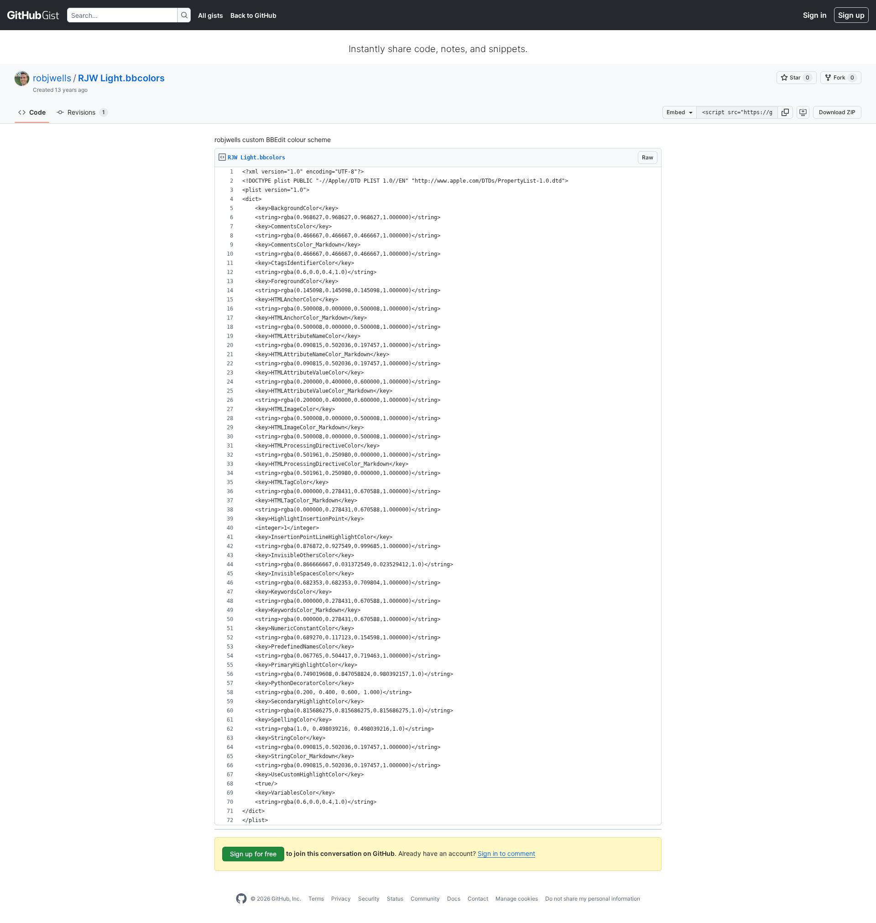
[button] (785, 112)
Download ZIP (837, 112)
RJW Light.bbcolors (121, 78)
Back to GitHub (253, 15)
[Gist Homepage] (33, 15)
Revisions (86, 112)
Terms (316, 898)
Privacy (341, 898)
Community (425, 898)
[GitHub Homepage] (241, 899)
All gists (210, 15)
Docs (453, 898)
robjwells (52, 78)
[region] (438, 496)
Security (369, 898)
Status (395, 898)
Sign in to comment (506, 853)
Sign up (851, 15)
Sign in (815, 15)
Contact (478, 898)
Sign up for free (253, 854)
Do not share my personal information (592, 898)
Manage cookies (516, 898)
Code (37, 112)
